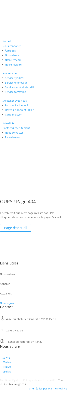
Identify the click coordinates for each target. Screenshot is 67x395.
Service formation (15, 92)
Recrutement (13, 137)
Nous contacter (14, 132)
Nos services (10, 73)
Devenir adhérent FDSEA (19, 110)
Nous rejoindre (9, 303)
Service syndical (14, 78)
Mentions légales (10, 380)
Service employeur (16, 82)
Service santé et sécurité (19, 87)
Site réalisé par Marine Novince (48, 388)
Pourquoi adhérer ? (16, 105)
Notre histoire (13, 64)
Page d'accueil (15, 227)
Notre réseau (13, 60)
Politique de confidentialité (39, 380)
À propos (10, 50)
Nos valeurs (12, 55)
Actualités (8, 123)
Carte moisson (13, 114)
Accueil (7, 41)
